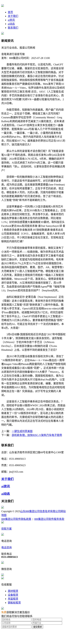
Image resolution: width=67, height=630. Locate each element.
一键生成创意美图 (22, 431)
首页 (10, 12)
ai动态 (11, 23)
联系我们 (13, 27)
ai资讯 (11, 20)
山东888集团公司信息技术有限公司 (40, 511)
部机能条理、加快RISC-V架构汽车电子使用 (37, 435)
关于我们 (13, 16)
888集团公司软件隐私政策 (16, 519)
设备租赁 (13, 595)
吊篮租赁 (13, 598)
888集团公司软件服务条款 (49, 519)
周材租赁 (13, 591)
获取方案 (6, 528)
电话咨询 (6, 547)
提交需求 (37, 627)
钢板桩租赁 (14, 602)
